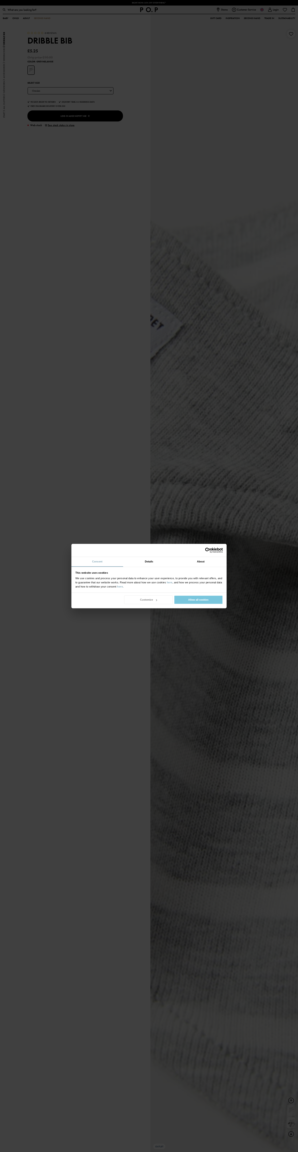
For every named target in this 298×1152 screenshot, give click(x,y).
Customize (146, 599)
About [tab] (201, 561)
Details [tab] (149, 561)
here (169, 582)
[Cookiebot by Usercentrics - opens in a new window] (208, 550)
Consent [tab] (97, 561)
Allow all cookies (198, 599)
